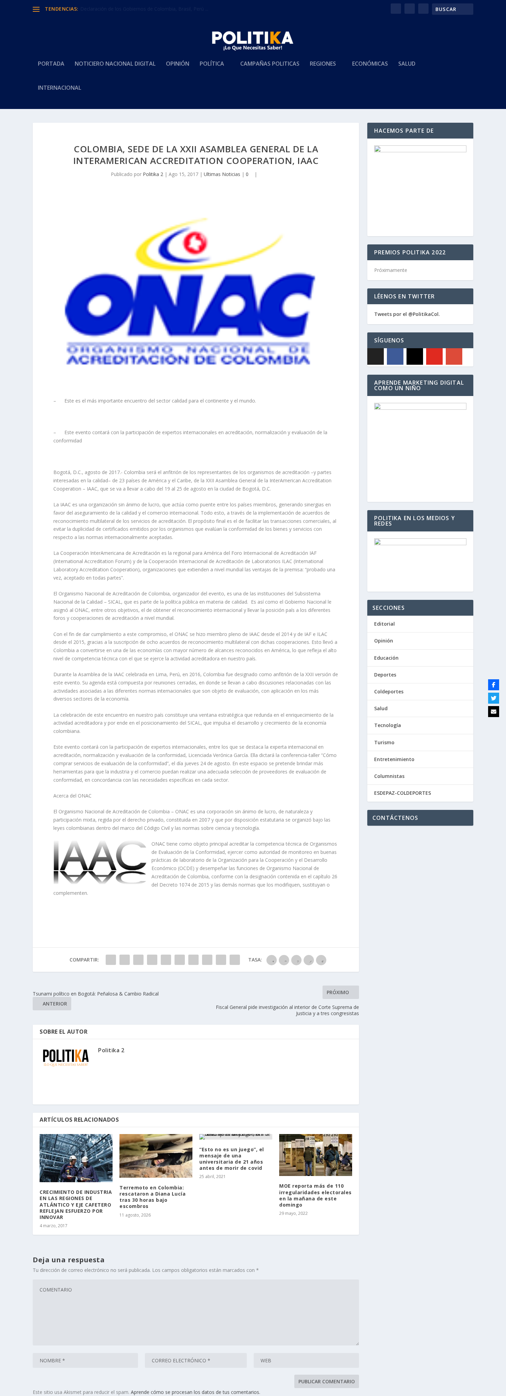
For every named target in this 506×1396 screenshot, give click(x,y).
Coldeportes (388, 691)
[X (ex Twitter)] (375, 356)
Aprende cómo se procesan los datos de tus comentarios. (195, 1392)
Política (212, 64)
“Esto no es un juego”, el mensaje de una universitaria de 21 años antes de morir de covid (231, 1159)
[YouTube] (434, 356)
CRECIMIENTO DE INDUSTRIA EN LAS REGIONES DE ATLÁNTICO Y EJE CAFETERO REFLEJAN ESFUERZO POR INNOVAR (76, 1204)
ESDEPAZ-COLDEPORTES (402, 793)
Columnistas (389, 776)
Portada (51, 64)
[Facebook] (395, 356)
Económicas (370, 64)
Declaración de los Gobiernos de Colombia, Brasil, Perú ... (144, 9)
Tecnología (387, 725)
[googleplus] (454, 356)
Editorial (384, 623)
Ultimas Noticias (222, 174)
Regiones (323, 64)
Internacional (59, 88)
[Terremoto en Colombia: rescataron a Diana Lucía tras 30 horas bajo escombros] (155, 1156)
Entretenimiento (394, 759)
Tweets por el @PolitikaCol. (407, 314)
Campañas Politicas (269, 64)
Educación (386, 658)
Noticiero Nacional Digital (115, 64)
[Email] (493, 711)
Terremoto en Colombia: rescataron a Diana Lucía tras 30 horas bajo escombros (152, 1197)
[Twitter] (493, 698)
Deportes (385, 674)
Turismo (384, 742)
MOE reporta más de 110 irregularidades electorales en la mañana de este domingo (315, 1195)
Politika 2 (153, 174)
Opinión (177, 64)
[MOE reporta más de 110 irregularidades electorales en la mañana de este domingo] (315, 1155)
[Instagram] (415, 356)
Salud (406, 64)
